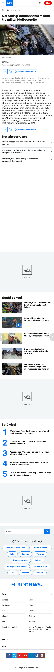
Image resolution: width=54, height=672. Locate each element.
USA (13, 573)
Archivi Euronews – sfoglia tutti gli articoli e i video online (40, 629)
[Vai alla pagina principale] (9, 3)
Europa (5, 600)
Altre (4, 646)
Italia (12, 554)
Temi (4, 594)
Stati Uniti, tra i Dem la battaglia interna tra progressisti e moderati (20, 160)
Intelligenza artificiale (16, 566)
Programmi (33, 621)
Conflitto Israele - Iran (15, 548)
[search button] (47, 531)
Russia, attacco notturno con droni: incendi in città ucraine (23, 143)
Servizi (5, 639)
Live (48, 3)
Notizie (9, 10)
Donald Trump (40, 566)
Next (4, 610)
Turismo (40, 554)
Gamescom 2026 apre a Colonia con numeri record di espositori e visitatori (24, 151)
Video (4, 621)
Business (6, 605)
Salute (38, 560)
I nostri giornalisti (9, 627)
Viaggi (4, 616)
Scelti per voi (12, 298)
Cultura (32, 616)
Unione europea (20, 560)
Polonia (39, 573)
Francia (25, 573)
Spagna (25, 554)
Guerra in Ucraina (40, 548)
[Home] (3, 10)
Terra (31, 605)
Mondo (17, 10)
